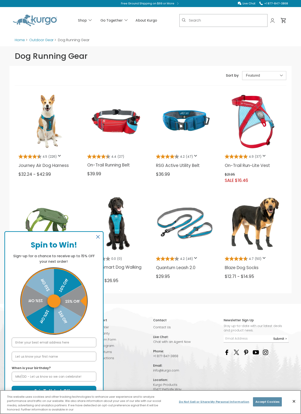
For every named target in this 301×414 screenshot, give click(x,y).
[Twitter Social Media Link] (236, 352)
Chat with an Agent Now (172, 342)
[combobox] (223, 20)
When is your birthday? (31, 368)
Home (20, 40)
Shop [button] (82, 20)
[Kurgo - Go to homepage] (35, 20)
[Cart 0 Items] (283, 20)
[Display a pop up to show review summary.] (60, 157)
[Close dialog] (98, 237)
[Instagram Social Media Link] (265, 352)
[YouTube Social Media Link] (256, 352)
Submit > (280, 338)
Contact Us (162, 327)
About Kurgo (146, 20)
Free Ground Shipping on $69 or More (147, 3)
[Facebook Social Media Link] (227, 352)
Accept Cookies (267, 402)
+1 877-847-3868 (165, 356)
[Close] (294, 401)
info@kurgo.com (166, 370)
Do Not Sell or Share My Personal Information (214, 402)
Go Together (111, 20)
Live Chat (249, 3)
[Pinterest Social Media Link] (246, 352)
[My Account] (273, 20)
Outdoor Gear (41, 40)
